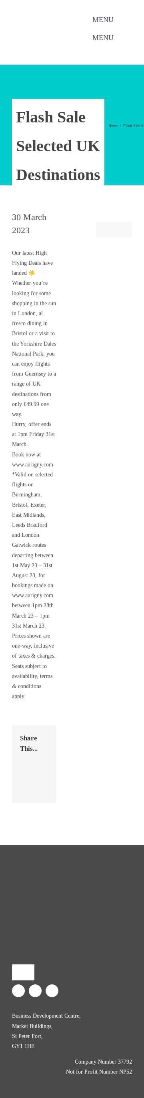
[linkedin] (102, 50)
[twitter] (89, 50)
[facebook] (76, 50)
